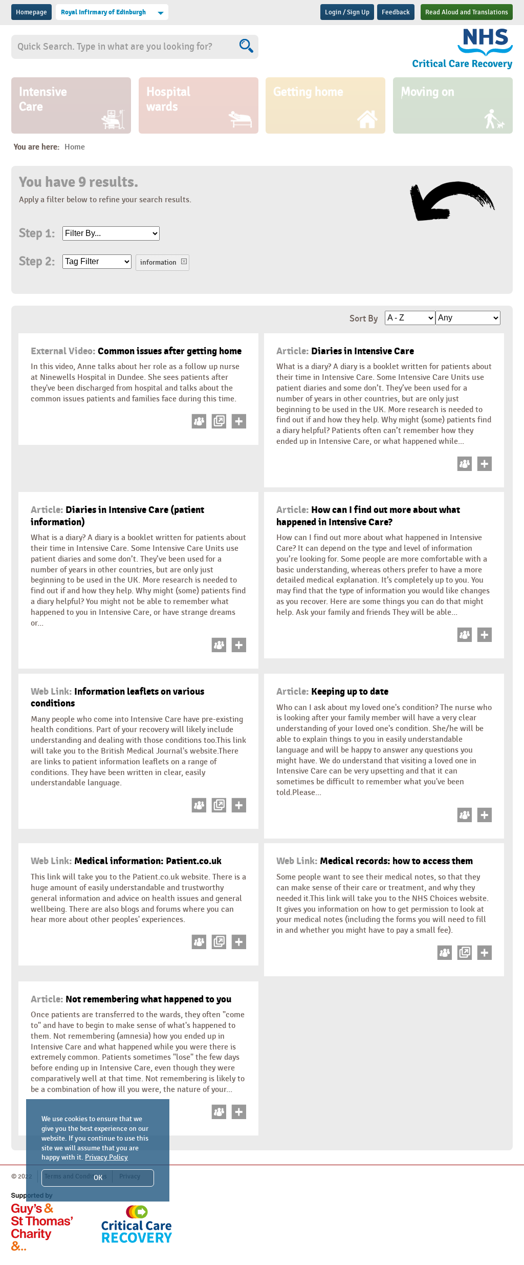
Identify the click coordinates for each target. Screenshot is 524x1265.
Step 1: (37, 233)
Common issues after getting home (136, 351)
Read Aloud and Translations (466, 12)
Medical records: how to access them (374, 861)
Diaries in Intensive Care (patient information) (117, 516)
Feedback (396, 12)
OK (98, 1177)
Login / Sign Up (347, 12)
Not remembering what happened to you (131, 999)
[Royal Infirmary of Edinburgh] (438, 51)
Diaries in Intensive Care (345, 351)
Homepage (31, 12)
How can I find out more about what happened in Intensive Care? (368, 516)
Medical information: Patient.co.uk (126, 861)
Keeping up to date (332, 691)
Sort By (364, 318)
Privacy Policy (106, 1157)
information (158, 262)
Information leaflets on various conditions (117, 697)
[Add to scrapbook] (237, 426)
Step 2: (37, 261)
